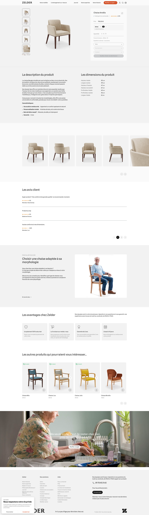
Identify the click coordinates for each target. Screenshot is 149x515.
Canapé (42, 495)
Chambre (42, 483)
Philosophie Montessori (28, 487)
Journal (76, 2)
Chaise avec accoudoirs (46, 489)
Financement (61, 485)
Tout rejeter (6, 499)
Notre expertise (85, 2)
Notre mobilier (44, 2)
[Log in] (120, 3)
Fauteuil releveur (44, 493)
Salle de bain (43, 485)
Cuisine (42, 487)
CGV (59, 493)
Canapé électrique (45, 497)
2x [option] (100, 26)
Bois (96, 44)
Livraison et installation (64, 487)
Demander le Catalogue (64, 497)
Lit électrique (43, 500)
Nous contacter (26, 495)
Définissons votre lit (63, 491)
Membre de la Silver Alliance (27, 492)
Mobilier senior (44, 502)
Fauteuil (42, 491)
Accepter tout (26, 512)
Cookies (60, 502)
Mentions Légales (62, 495)
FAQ (59, 483)
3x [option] (103, 26)
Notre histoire (97, 2)
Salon (41, 481)
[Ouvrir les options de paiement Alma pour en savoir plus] (96, 27)
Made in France (26, 485)
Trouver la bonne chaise (64, 489)
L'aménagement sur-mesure (59, 2)
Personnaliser (9, 512)
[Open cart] (125, 3)
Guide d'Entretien (62, 500)
